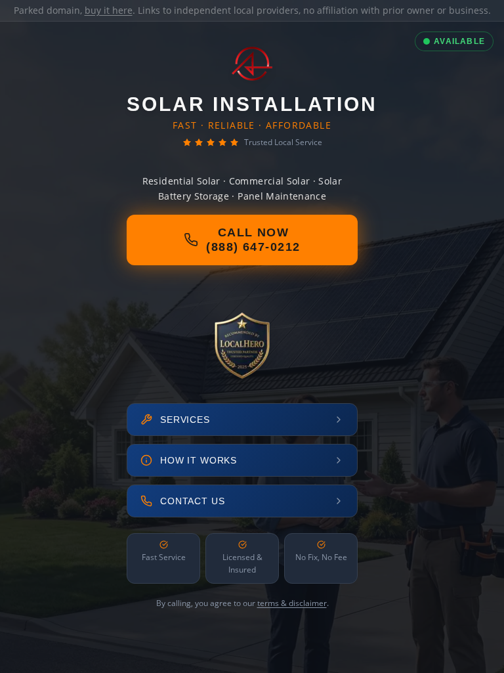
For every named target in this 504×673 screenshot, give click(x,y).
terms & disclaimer (292, 603)
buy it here (109, 10)
